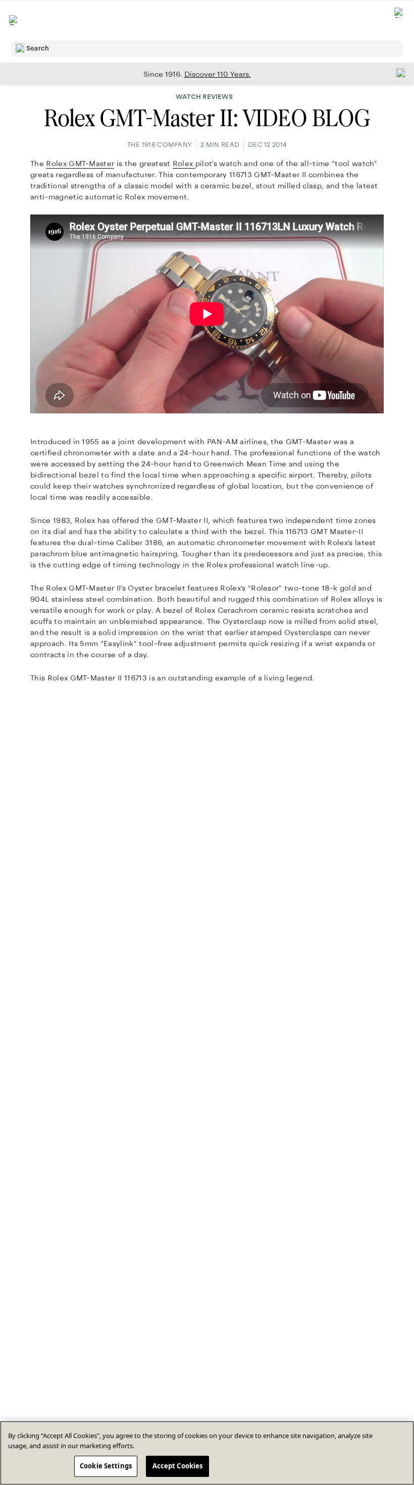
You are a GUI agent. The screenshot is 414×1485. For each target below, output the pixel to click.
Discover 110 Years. (217, 74)
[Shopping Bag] (399, 20)
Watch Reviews (204, 96)
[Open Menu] (14, 20)
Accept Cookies (177, 1465)
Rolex (184, 164)
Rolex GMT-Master (80, 164)
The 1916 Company (159, 144)
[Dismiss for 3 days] (398, 73)
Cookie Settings (106, 1465)
